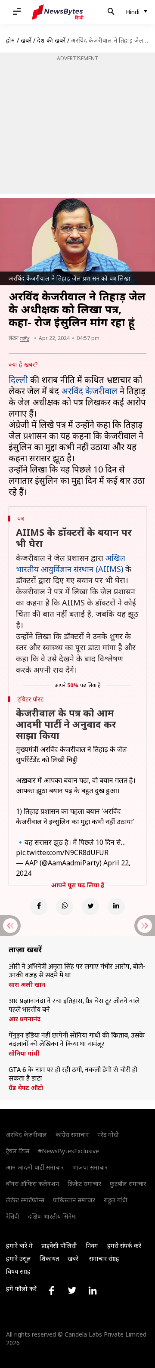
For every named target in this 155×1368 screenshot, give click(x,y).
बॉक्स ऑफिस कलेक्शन (32, 1184)
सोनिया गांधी (24, 1053)
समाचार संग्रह (104, 1258)
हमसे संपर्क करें (124, 1245)
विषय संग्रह (18, 1271)
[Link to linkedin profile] (92, 1291)
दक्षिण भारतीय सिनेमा (52, 1216)
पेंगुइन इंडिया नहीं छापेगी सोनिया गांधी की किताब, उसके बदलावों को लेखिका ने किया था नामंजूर (77, 1040)
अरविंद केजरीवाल (89, 391)
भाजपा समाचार (90, 1167)
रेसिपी (12, 1216)
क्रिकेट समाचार (84, 1184)
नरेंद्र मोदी (108, 1134)
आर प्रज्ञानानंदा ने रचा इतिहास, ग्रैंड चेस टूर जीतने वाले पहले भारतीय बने (74, 1005)
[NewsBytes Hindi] (58, 12)
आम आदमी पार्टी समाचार (35, 1167)
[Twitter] (90, 906)
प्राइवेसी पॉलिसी (59, 1245)
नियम (92, 1245)
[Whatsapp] (64, 906)
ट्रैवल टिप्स (17, 1151)
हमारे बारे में (19, 1245)
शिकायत (49, 1258)
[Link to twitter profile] (72, 1291)
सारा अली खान (27, 984)
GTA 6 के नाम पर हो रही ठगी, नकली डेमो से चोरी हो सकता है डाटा (73, 1074)
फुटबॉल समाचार (128, 1184)
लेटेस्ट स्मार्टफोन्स (25, 1200)
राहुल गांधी (115, 1200)
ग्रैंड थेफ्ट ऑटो (26, 1088)
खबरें (26, 40)
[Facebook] (38, 906)
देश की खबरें (51, 40)
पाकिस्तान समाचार (74, 1200)
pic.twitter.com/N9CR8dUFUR (62, 852)
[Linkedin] (116, 906)
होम (10, 40)
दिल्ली (18, 380)
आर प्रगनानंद (24, 1019)
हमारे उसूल (18, 1258)
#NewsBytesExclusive (68, 1151)
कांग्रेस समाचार (72, 1134)
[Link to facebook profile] (51, 1291)
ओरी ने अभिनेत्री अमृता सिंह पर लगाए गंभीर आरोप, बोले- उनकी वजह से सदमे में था (77, 971)
